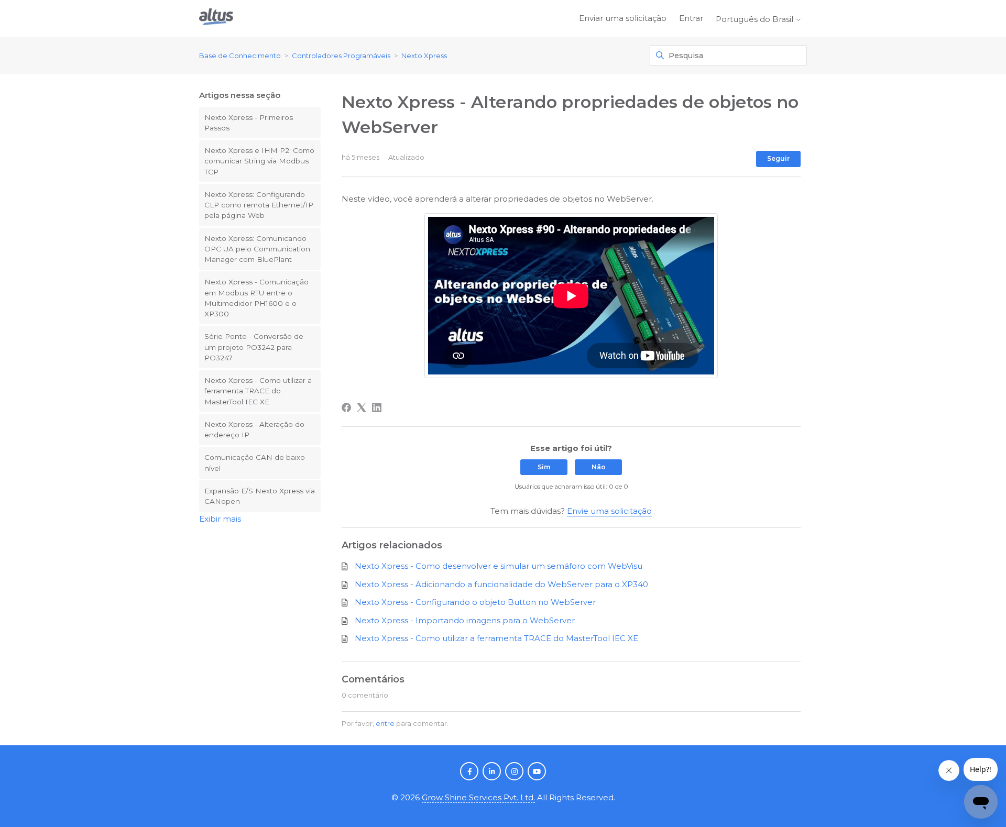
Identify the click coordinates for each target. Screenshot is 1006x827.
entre (385, 723)
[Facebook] (346, 407)
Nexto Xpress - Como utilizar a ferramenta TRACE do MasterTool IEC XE (258, 391)
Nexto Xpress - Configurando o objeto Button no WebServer (475, 602)
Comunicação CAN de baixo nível (254, 462)
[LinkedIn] (376, 407)
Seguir (778, 158)
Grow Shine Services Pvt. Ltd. (478, 797)
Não (599, 467)
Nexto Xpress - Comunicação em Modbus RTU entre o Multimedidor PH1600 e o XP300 (256, 298)
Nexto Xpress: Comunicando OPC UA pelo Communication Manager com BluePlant (257, 249)
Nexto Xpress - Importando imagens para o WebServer (465, 620)
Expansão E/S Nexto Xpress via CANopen (259, 496)
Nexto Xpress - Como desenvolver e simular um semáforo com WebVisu (498, 566)
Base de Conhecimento (240, 55)
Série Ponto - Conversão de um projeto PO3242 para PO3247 (253, 347)
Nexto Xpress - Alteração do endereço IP (254, 429)
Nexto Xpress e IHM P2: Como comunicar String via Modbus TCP (259, 161)
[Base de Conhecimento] (216, 18)
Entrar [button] (691, 18)
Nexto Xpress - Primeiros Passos (248, 122)
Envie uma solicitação (609, 511)
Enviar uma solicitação (622, 18)
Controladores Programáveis (341, 55)
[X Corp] (361, 407)
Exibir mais (220, 519)
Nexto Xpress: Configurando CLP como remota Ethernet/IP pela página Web (258, 205)
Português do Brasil (755, 19)
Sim (544, 467)
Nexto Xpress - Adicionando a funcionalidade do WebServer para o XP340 (501, 584)
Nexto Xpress (424, 55)
